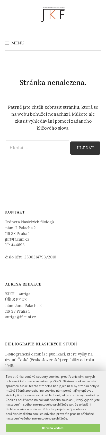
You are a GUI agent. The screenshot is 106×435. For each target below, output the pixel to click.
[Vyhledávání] (96, 42)
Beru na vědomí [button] (53, 428)
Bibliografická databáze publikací (35, 354)
